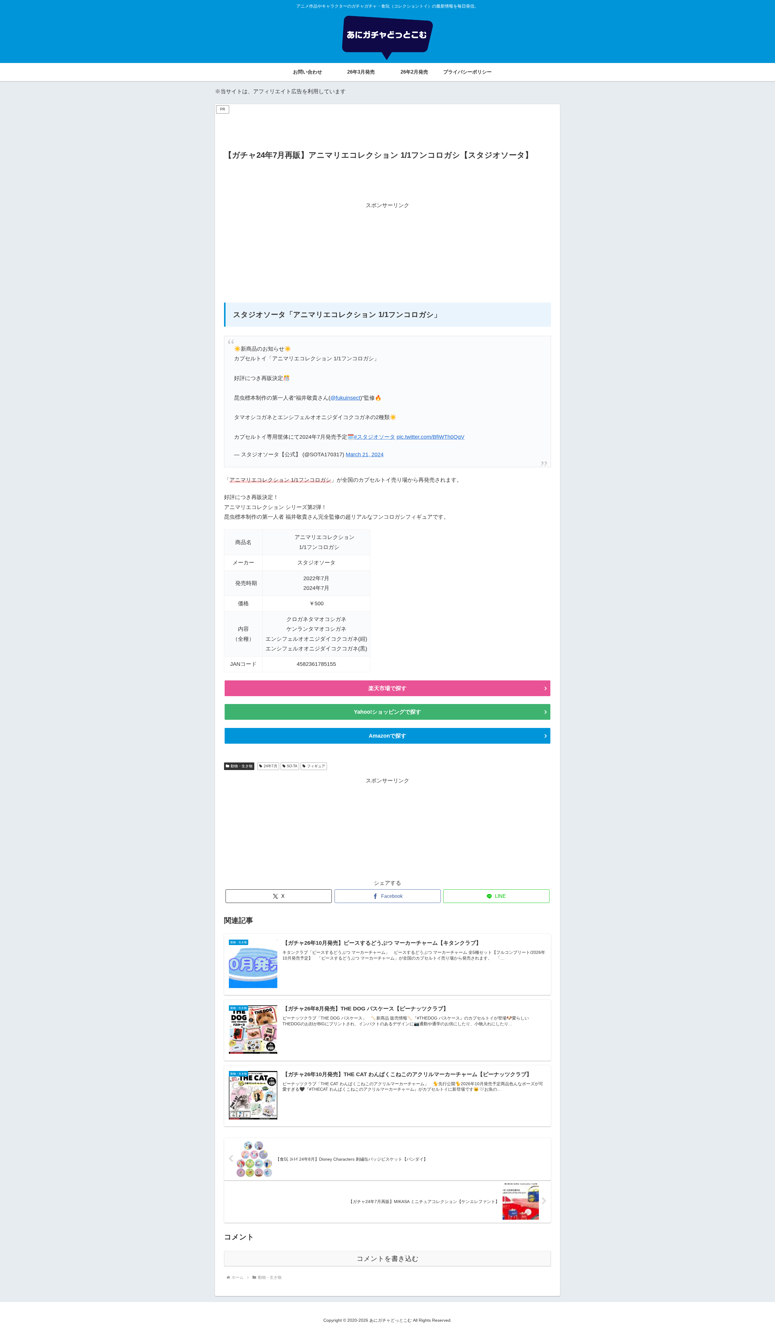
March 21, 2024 (365, 454)
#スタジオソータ (374, 437)
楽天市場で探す (387, 688)
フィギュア (316, 766)
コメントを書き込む (388, 1258)
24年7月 (270, 766)
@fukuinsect (345, 398)
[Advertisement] (387, 129)
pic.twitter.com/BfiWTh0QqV (430, 437)
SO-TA (292, 766)
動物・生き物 (241, 766)
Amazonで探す (387, 736)
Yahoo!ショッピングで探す (387, 712)
